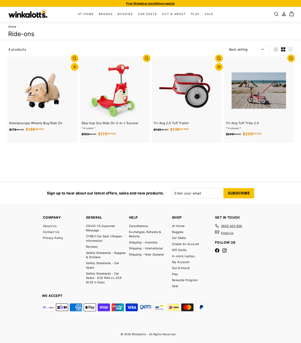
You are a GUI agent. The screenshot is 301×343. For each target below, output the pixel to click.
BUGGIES (125, 14)
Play (175, 274)
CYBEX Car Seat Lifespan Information (104, 238)
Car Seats (179, 238)
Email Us (227, 233)
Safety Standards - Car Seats (102, 265)
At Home (178, 226)
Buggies (177, 232)
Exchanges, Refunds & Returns (145, 234)
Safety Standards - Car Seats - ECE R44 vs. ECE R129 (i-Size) (104, 278)
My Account (180, 262)
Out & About (181, 268)
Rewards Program (185, 280)
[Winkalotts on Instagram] (224, 250)
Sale (175, 286)
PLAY (195, 14)
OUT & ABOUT (174, 14)
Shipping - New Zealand (146, 254)
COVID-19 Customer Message (100, 228)
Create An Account (185, 244)
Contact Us (51, 232)
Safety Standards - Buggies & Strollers (106, 255)
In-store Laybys (183, 256)
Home (12, 26)
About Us (50, 226)
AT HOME (86, 14)
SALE (209, 14)
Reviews (92, 246)
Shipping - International (146, 248)
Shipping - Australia (143, 242)
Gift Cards (179, 250)
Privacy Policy (53, 238)
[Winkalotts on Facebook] (217, 250)
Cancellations (138, 226)
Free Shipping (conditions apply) (150, 3)
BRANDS (106, 14)
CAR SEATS (147, 14)
